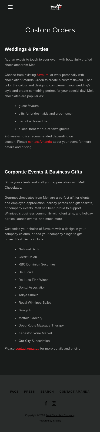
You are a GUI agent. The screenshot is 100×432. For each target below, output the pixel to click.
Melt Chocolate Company (60, 415)
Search (47, 391)
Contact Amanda (75, 391)
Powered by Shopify (50, 420)
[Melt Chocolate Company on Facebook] (46, 403)
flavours (42, 75)
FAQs (14, 391)
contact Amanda (40, 141)
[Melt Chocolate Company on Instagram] (54, 403)
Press (29, 391)
